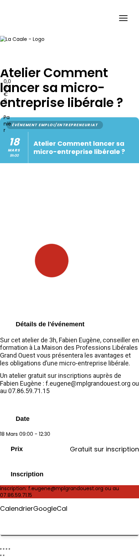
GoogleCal (50, 509)
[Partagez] (6, 549)
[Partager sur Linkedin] (2, 527)
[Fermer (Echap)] (9, 549)
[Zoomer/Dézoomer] (0, 549)
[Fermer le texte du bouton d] (69, 535)
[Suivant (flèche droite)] (3, 555)
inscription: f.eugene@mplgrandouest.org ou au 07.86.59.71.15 (59, 491)
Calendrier (16, 509)
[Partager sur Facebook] (2, 520)
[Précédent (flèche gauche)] (0, 555)
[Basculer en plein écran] (3, 549)
